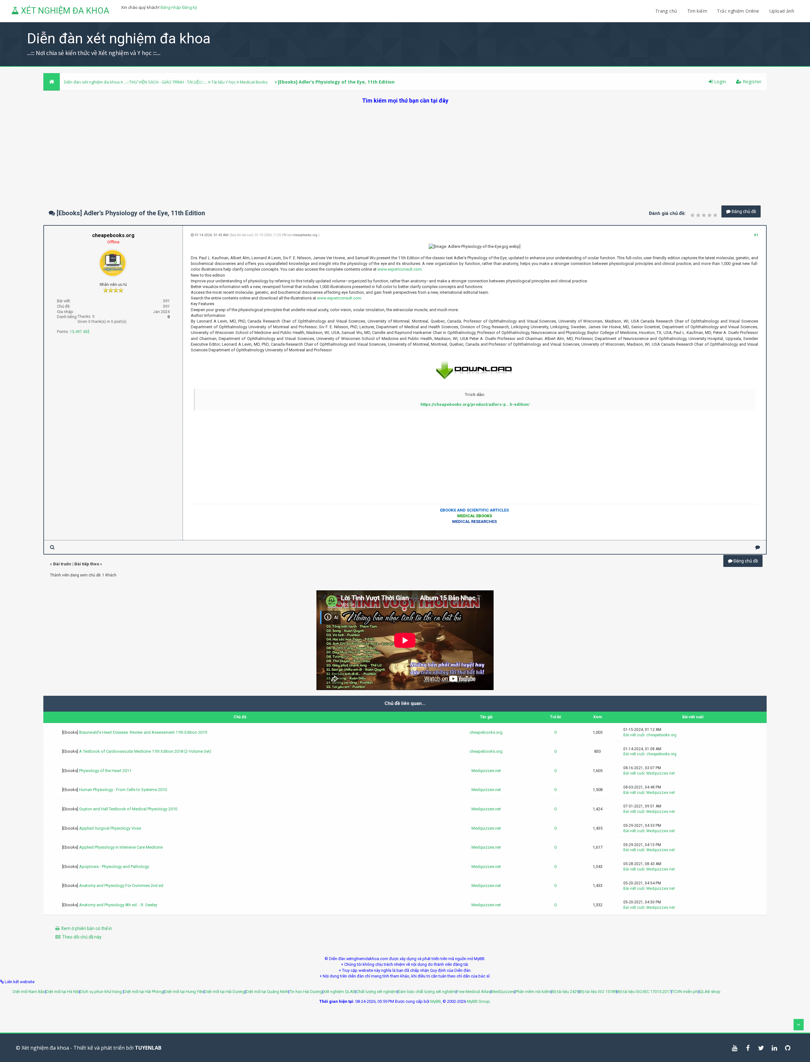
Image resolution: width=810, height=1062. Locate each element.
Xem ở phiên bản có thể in (86, 928)
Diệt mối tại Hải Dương (224, 991)
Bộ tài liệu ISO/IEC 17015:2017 (644, 991)
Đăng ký (189, 7)
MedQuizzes (502, 991)
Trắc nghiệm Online (739, 11)
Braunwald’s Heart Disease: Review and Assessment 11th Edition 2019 (143, 732)
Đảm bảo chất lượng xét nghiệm (427, 991)
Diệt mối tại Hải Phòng (144, 991)
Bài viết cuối (634, 735)
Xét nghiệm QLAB (339, 991)
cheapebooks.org (305, 235)
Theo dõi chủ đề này (82, 936)
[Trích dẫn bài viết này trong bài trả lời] (757, 547)
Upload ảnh (782, 11)
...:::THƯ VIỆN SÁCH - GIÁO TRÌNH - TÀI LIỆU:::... (165, 82)
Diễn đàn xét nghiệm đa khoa (92, 82)
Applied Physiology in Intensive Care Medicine (121, 847)
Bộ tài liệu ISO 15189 (598, 991)
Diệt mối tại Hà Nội (62, 991)
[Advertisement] (405, 148)
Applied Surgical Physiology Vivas (110, 828)
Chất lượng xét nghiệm (376, 991)
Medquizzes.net (486, 770)
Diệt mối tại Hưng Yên (184, 991)
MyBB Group (478, 1001)
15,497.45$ (80, 332)
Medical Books (254, 82)
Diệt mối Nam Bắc (29, 991)
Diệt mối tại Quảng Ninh (267, 991)
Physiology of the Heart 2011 (105, 770)
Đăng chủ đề (743, 211)
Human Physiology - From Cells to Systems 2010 (123, 789)
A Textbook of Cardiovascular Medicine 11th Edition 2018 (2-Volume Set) (145, 751)
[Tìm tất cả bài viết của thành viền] (52, 547)
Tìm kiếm (697, 11)
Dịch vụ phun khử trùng (101, 991)
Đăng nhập (170, 7)
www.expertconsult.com (399, 269)
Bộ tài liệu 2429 (565, 991)
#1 (756, 235)
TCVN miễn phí (685, 991)
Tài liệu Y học (223, 82)
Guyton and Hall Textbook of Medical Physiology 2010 (128, 809)
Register (751, 81)
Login (719, 81)
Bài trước (62, 564)
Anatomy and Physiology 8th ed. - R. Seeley (118, 904)
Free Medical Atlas (473, 991)
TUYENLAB (148, 1047)
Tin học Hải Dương (305, 991)
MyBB (435, 1001)
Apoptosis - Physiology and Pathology (114, 866)
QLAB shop (710, 991)
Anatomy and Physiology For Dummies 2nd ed (121, 885)
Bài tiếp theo (86, 564)
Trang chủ (666, 11)
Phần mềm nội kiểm (533, 991)
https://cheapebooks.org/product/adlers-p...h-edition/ (475, 404)
